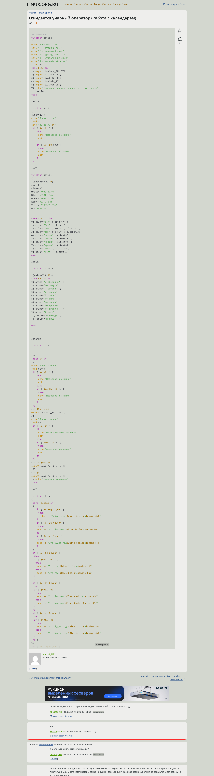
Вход (182, 4)
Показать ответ (57, 716)
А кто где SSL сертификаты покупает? (51, 678)
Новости (67, 4)
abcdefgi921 (49, 654)
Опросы (106, 4)
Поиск (125, 4)
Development (45, 13)
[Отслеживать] (180, 39)
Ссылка (32, 668)
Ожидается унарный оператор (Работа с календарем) (82, 18)
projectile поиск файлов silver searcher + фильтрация (162, 678)
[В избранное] (180, 30)
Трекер (116, 4)
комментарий (46, 744)
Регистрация (170, 4)
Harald (53, 731)
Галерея (78, 4)
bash (35, 23)
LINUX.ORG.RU (42, 4)
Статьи (88, 4)
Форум (97, 4)
